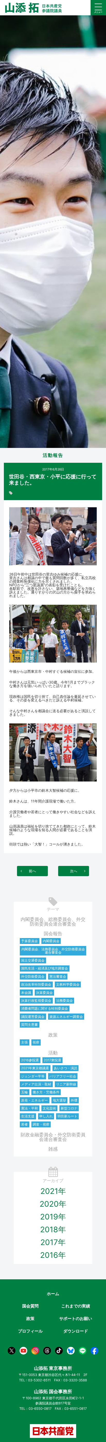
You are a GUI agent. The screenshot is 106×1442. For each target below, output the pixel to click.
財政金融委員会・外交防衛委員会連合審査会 (53, 1137)
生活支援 (27, 1116)
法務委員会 (64, 1000)
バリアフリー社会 (62, 1076)
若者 (24, 1124)
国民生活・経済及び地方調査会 (44, 968)
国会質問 (30, 1305)
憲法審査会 (57, 976)
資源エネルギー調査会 (66, 1017)
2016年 (53, 1255)
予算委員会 (29, 941)
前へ (32, 871)
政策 (53, 1035)
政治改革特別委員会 (36, 984)
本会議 (26, 992)
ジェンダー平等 (33, 1076)
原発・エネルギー (34, 1100)
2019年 (53, 1216)
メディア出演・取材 (36, 1084)
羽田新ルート (67, 1116)
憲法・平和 (29, 1108)
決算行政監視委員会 (36, 1000)
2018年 (53, 1229)
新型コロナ (69, 1108)
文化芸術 (49, 1108)
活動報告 (53, 455)
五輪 (24, 1092)
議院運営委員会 (33, 1017)
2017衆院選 (52, 1060)
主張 (24, 1042)
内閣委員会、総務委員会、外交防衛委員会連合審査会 (53, 922)
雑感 (53, 1149)
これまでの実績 (75, 1305)
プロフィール (30, 1331)
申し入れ (46, 1116)
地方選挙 (59, 1100)
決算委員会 (44, 992)
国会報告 (53, 933)
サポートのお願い (75, 1318)
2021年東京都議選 (35, 1068)
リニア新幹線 (66, 1084)
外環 (74, 1100)
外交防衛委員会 (33, 976)
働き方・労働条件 (46, 1092)
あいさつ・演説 (65, 1068)
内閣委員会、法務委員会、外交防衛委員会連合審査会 (53, 950)
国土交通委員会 (33, 960)
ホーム (53, 1293)
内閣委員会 (51, 941)
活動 (53, 1052)
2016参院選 (30, 1060)
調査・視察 (41, 1124)
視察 (36, 1042)
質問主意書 (29, 1024)
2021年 (53, 1191)
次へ (73, 871)
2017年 (53, 1242)
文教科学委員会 (68, 984)
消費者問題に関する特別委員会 (44, 1008)
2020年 (53, 1203)
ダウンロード (75, 1331)
